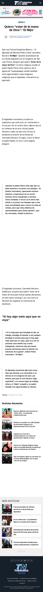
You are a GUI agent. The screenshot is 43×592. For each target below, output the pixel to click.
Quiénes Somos (31, 581)
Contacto (22, 583)
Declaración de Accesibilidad (28, 578)
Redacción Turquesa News (24, 36)
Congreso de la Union (15, 395)
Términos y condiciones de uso (17, 581)
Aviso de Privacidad (12, 578)
